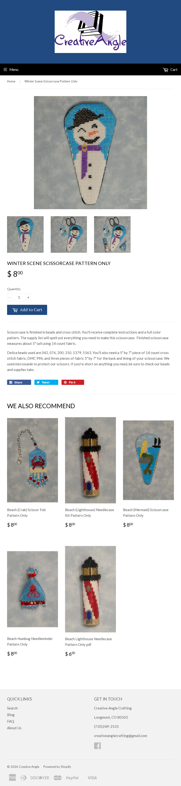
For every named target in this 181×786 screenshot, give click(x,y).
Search (12, 708)
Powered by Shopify (57, 767)
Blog (11, 715)
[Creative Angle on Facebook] (97, 747)
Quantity (14, 289)
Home (11, 81)
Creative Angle (29, 767)
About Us (14, 728)
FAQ (10, 721)
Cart (173, 69)
